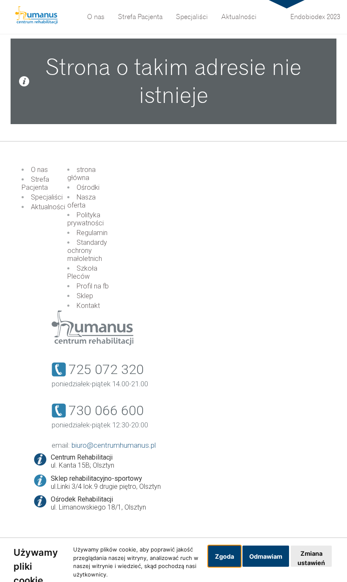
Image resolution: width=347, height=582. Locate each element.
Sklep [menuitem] (85, 296)
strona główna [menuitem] (81, 174)
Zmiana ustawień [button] (311, 558)
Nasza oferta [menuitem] (81, 201)
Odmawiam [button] (265, 556)
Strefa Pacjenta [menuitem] (140, 17)
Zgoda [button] (224, 556)
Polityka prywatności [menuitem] (85, 219)
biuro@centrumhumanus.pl (114, 445)
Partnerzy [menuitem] (183, 6)
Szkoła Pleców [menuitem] (82, 272)
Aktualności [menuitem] (238, 17)
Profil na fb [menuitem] (93, 286)
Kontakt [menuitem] (88, 306)
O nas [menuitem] (96, 17)
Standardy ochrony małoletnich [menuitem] (87, 250)
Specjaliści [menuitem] (192, 17)
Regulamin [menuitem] (92, 233)
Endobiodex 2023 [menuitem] (315, 17)
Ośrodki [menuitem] (88, 187)
